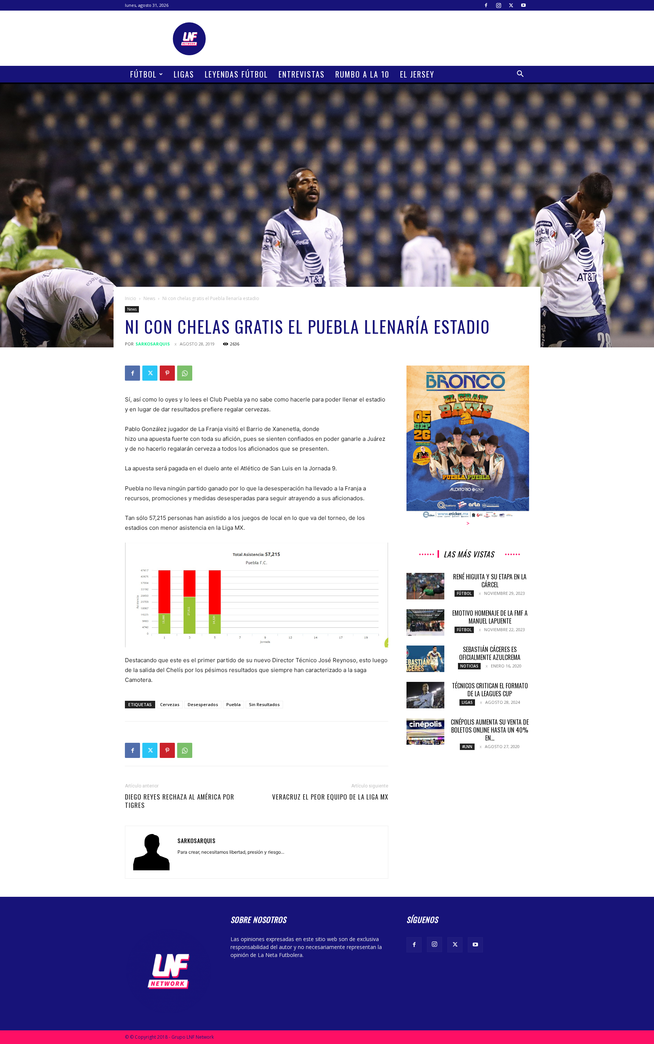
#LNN (467, 746)
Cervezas (169, 704)
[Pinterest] (167, 373)
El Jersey (417, 74)
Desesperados (203, 704)
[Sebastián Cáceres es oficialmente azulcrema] (425, 659)
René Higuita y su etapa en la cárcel (489, 580)
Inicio (130, 298)
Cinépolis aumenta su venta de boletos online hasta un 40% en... (490, 729)
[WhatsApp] (184, 373)
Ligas (184, 74)
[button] (520, 74)
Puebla (233, 704)
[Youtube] (523, 5)
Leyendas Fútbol (236, 74)
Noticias (469, 666)
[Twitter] (511, 5)
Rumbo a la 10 (362, 74)
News (149, 298)
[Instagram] (498, 5)
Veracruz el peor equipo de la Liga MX (330, 797)
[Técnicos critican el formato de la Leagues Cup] (425, 695)
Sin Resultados (264, 704)
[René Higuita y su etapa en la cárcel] (425, 586)
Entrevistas (302, 74)
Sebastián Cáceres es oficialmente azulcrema (489, 653)
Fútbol (143, 74)
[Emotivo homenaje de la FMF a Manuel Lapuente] (425, 622)
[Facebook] (486, 5)
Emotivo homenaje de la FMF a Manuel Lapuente (490, 616)
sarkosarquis (152, 344)
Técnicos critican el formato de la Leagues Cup (490, 689)
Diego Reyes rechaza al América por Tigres (179, 801)
